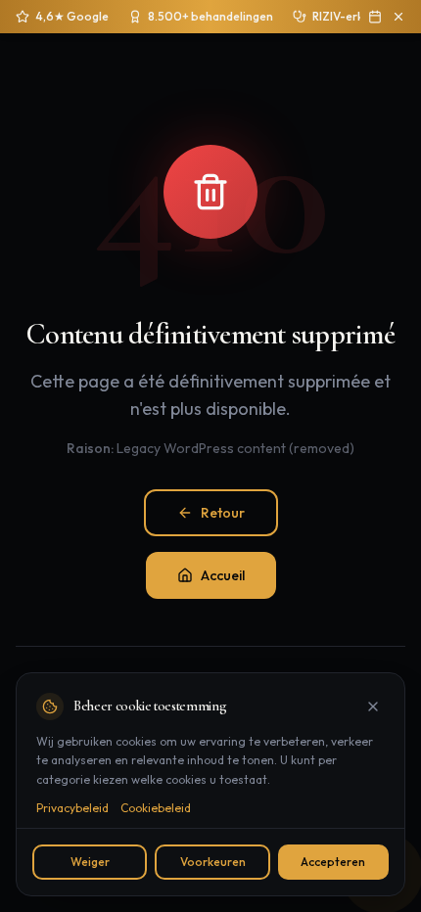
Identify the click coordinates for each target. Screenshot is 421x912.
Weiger (90, 861)
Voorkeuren (213, 861)
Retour (223, 513)
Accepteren (333, 861)
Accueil (223, 575)
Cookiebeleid (155, 807)
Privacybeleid (72, 807)
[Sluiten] (373, 706)
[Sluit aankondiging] (398, 16)
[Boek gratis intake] (375, 16)
